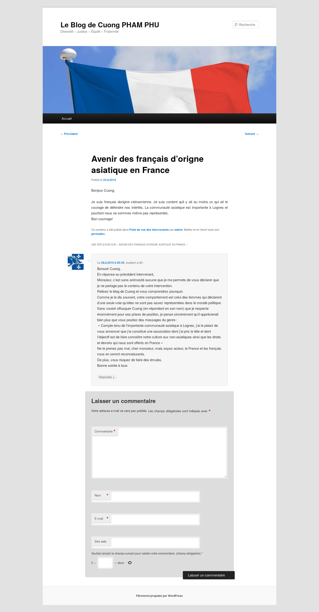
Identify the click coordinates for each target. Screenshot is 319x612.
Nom (102, 495)
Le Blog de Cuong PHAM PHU (109, 24)
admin (178, 229)
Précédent (69, 134)
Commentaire (105, 431)
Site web (100, 541)
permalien (98, 234)
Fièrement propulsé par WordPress (159, 596)
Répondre (107, 377)
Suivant (252, 134)
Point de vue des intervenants (149, 229)
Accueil (67, 118)
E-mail (102, 518)
